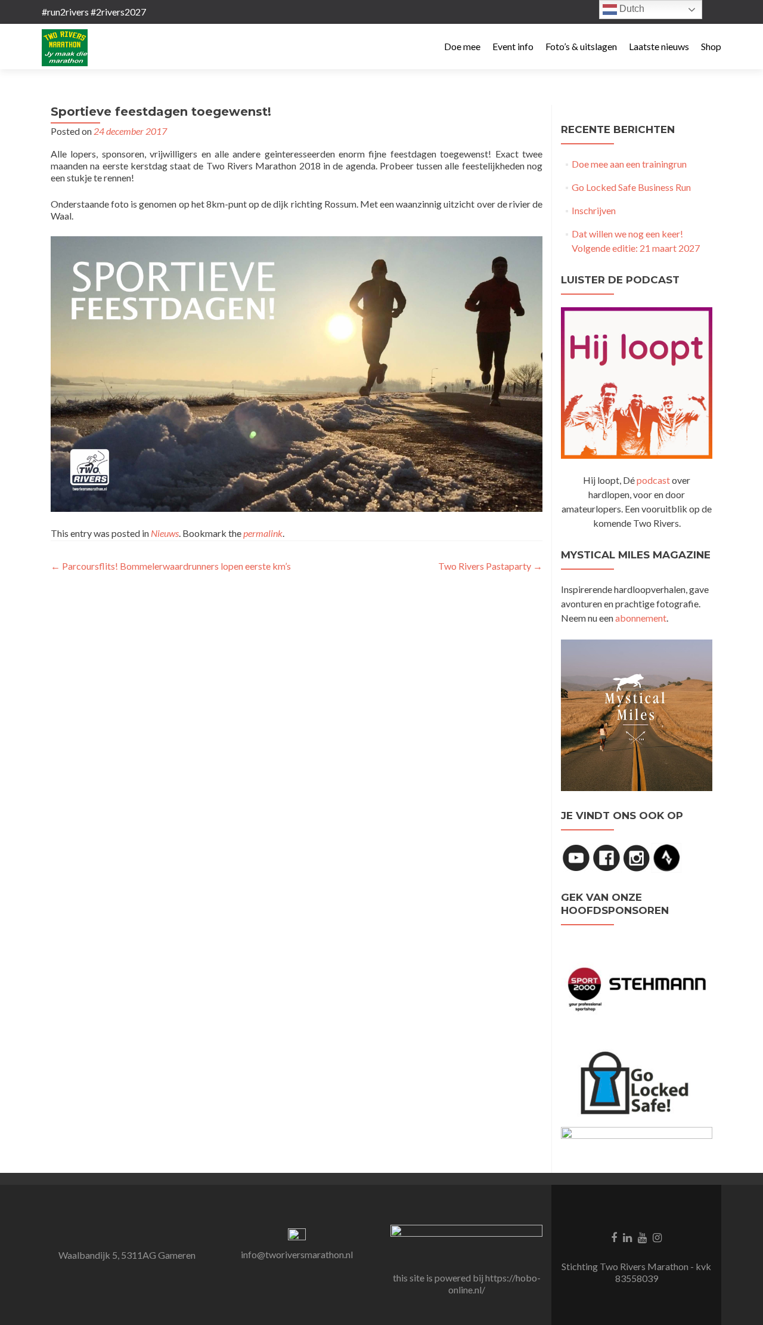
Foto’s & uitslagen (581, 46)
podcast (653, 480)
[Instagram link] (657, 1236)
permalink (263, 533)
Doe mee (462, 46)
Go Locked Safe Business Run (631, 187)
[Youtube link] (642, 1236)
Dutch (630, 9)
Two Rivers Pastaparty (490, 566)
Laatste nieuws (659, 46)
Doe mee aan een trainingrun (629, 163)
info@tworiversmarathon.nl (297, 1254)
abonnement (640, 617)
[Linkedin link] (627, 1236)
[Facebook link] (614, 1236)
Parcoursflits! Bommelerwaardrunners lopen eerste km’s (171, 566)
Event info (513, 46)
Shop (711, 46)
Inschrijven (594, 210)
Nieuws (165, 533)
